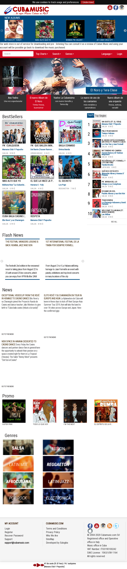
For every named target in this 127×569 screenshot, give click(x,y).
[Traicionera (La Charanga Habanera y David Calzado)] (97, 203)
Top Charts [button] (41, 53)
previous (35, 565)
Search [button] (56, 53)
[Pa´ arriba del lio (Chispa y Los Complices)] (97, 184)
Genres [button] (69, 53)
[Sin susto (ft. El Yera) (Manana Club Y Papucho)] (97, 124)
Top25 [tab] (91, 115)
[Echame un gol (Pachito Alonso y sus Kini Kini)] (97, 193)
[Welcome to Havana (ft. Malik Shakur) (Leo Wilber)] (97, 213)
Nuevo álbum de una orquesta (115, 102)
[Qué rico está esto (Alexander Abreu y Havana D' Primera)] (97, 174)
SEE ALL (114, 222)
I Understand (87, 2)
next (42, 565)
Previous (1, 30)
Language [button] (106, 53)
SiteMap (50, 539)
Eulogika (64, 542)
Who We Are (52, 535)
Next (125, 30)
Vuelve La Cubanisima (64, 100)
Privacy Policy (53, 532)
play (38, 565)
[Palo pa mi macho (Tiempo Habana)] (97, 133)
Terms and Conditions (56, 528)
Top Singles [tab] (100, 115)
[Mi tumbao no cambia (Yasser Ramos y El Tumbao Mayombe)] (97, 153)
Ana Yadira (13, 99)
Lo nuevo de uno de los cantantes (90, 102)
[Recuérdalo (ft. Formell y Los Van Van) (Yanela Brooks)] (97, 164)
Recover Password (14, 535)
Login (119, 53)
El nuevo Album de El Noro (39, 102)
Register (9, 532)
